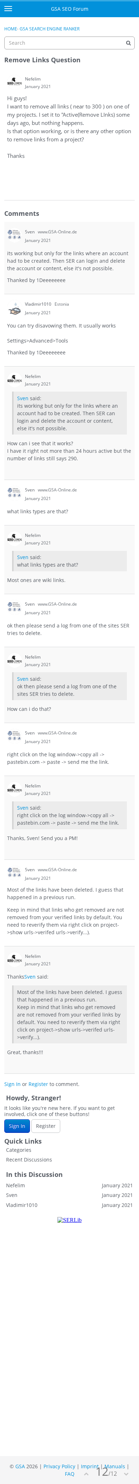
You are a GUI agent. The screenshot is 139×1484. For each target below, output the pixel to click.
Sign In (12, 1084)
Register (38, 1084)
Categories (18, 1149)
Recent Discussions (29, 1159)
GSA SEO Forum (69, 8)
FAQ (69, 1473)
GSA (20, 1466)
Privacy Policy (59, 1466)
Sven (23, 398)
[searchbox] (69, 43)
